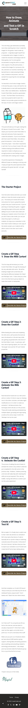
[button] (2, 703)
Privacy (17, 697)
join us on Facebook (15, 637)
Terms (11, 697)
